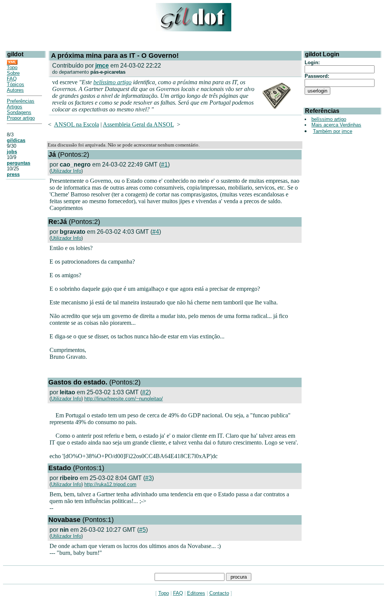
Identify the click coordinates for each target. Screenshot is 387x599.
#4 (155, 231)
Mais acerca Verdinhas (336, 125)
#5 (142, 529)
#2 (145, 392)
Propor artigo (21, 118)
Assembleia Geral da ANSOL (138, 124)
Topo (12, 67)
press (13, 174)
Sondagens (19, 112)
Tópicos (15, 84)
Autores (15, 90)
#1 (164, 164)
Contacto (219, 593)
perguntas (18, 163)
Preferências (20, 101)
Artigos (14, 107)
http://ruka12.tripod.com (110, 484)
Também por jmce (332, 131)
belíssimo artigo (112, 82)
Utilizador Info (66, 171)
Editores (196, 593)
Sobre (13, 73)
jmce (102, 65)
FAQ (12, 79)
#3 (148, 478)
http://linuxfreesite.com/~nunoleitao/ (123, 398)
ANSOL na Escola (76, 124)
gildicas (16, 140)
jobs (12, 151)
